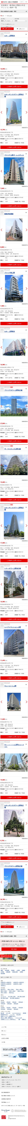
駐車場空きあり (4, 1014)
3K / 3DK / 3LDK (4, 998)
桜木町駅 (7, 970)
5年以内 (8, 1002)
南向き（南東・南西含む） (7, 1017)
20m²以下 (3, 989)
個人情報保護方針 (5, 1092)
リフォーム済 (18, 1017)
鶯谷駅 (12, 970)
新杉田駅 (3, 973)
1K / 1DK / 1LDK (11, 996)
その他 (3, 1042)
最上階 (2, 1013)
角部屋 (24, 1013)
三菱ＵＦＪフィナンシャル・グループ (10, 1079)
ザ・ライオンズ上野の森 (12, 449)
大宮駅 (18, 970)
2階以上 (24, 1019)
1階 (19, 1019)
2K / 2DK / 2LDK (21, 996)
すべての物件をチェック (8, 24)
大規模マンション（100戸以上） (8, 1019)
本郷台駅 (8, 972)
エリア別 (3, 1027)
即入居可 (19, 1014)
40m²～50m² (4, 991)
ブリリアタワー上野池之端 (13, 390)
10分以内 (20, 1007)
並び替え (3, 18)
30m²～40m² (19, 989)
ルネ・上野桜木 (9, 36)
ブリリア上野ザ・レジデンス (14, 155)
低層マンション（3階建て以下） (8, 1016)
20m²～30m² (11, 989)
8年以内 (14, 1002)
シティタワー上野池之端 (12, 568)
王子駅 (2, 972)
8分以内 (14, 1007)
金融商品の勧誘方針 (6, 1099)
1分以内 (2, 1007)
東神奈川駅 (15, 972)
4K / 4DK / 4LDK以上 (14, 998)
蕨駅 (2, 970)
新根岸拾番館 (8, 214)
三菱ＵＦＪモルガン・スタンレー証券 (10, 1086)
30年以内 (16, 1003)
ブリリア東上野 (9, 273)
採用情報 (6, 1055)
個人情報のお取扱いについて (8, 1095)
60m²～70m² (21, 991)
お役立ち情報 (5, 1038)
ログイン (22, 1)
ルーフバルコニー (16, 1013)
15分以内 (3, 1009)
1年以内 (2, 1002)
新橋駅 (23, 970)
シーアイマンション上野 (12, 627)
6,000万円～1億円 (17, 984)
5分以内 (8, 1007)
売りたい (3, 1034)
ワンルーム (3, 996)
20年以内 (9, 1003)
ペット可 (12, 1014)
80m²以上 (11, 992)
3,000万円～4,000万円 (6, 982)
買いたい (3, 1030)
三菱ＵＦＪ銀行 (5, 1082)
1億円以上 (3, 985)
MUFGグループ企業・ (9, 1049)
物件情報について (5, 1102)
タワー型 (8, 1013)
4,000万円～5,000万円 (18, 982)
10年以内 (20, 1002)
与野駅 (21, 972)
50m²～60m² (12, 991)
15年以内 (3, 1003)
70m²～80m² (4, 992)
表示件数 (17, 18)
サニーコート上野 (10, 686)
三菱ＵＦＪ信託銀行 (6, 1084)
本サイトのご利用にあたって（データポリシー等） (13, 1105)
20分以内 (9, 1009)
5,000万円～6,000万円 (6, 984)
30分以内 (16, 1009)
